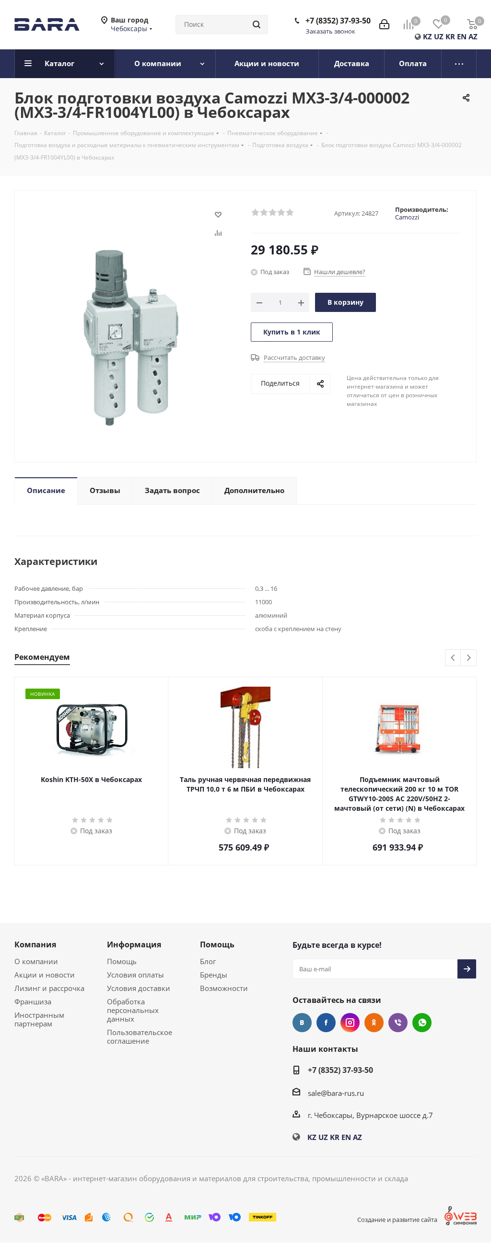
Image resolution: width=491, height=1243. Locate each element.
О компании (36, 961)
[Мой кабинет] (384, 24)
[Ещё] (459, 63)
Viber (398, 1022)
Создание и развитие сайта (397, 1219)
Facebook (326, 1022)
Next (469, 658)
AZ (473, 36)
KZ (427, 36)
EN (462, 36)
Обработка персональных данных (133, 1010)
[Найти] (256, 24)
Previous (453, 658)
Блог (208, 961)
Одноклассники (374, 1022)
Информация (134, 944)
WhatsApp (422, 1022)
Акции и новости (44, 974)
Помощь (122, 961)
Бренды (213, 974)
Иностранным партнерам (39, 1019)
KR (450, 36)
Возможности (224, 988)
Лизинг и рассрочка (49, 988)
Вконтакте (302, 1022)
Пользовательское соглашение (139, 1036)
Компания (35, 944)
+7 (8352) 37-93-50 (338, 20)
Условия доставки (138, 988)
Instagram (350, 1022)
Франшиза (32, 1001)
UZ (439, 36)
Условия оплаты (135, 974)
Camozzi (407, 217)
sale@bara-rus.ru (336, 1093)
